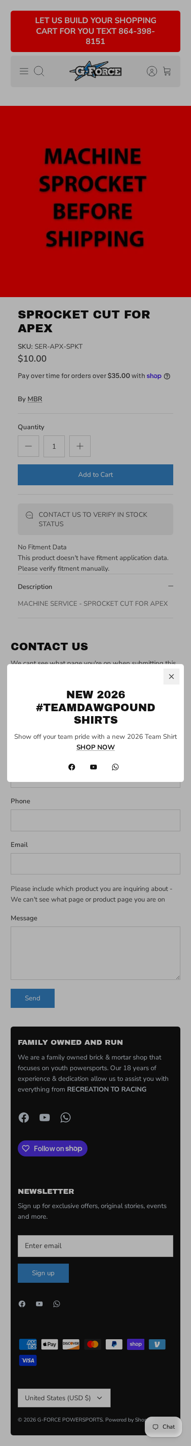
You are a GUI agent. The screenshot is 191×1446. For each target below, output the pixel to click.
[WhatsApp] (115, 767)
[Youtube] (93, 767)
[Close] (171, 677)
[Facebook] (71, 767)
